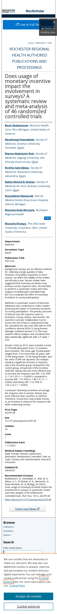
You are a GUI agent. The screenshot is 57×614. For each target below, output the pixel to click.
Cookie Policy (17, 585)
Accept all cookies (28, 596)
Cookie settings (28, 606)
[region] (28, 583)
